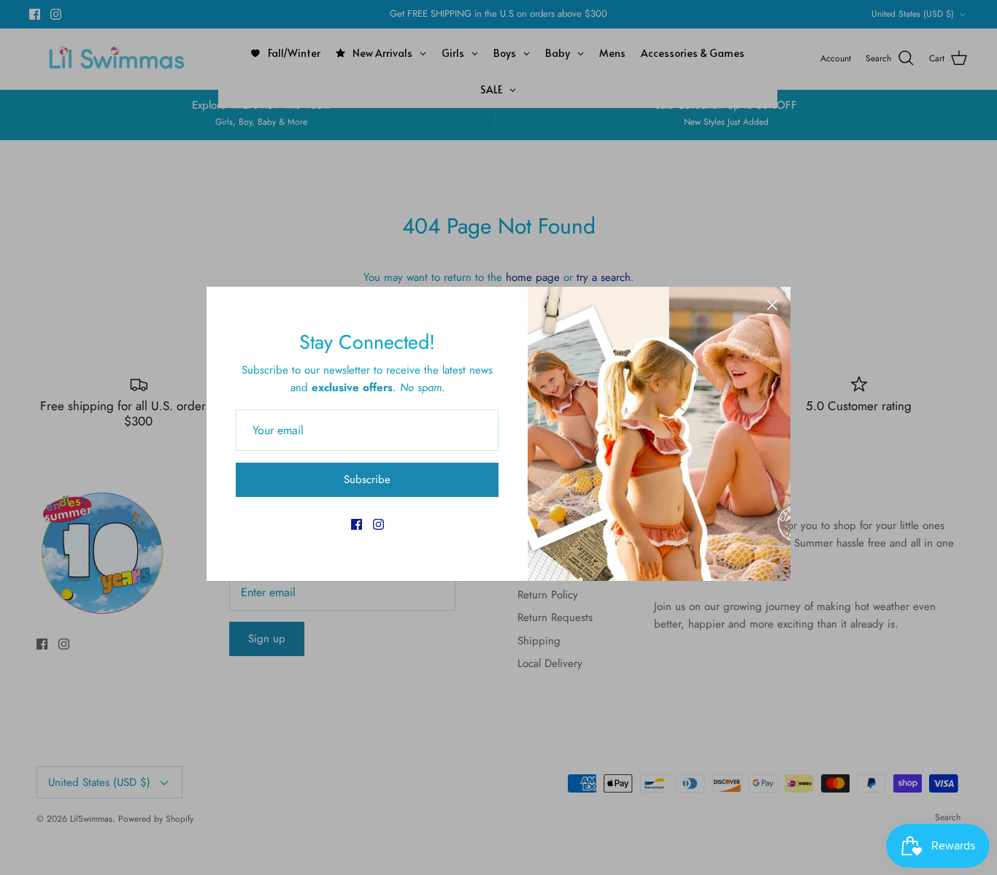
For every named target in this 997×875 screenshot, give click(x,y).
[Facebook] (356, 524)
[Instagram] (378, 524)
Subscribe (367, 479)
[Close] (772, 305)
